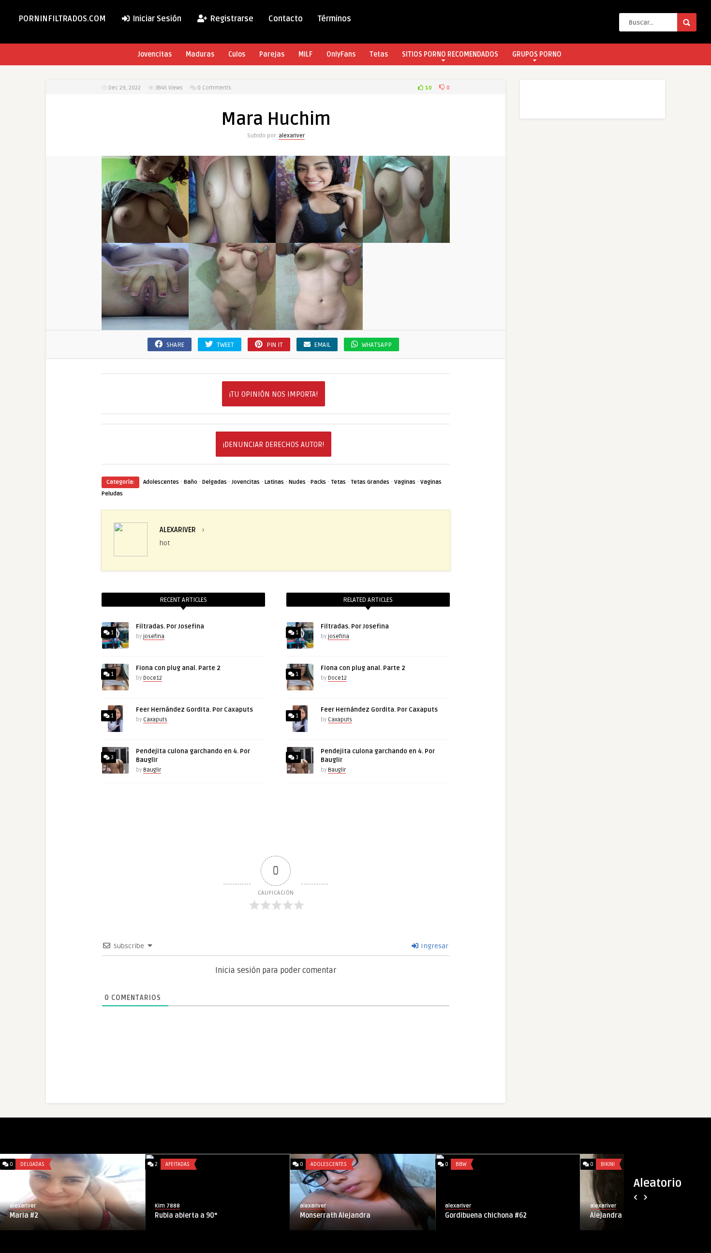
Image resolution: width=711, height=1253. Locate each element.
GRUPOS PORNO (537, 54)
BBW (461, 1164)
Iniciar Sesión (156, 19)
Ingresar (433, 946)
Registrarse (230, 19)
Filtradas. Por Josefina (170, 626)
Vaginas (404, 482)
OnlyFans (341, 54)
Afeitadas (177, 1164)
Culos (236, 54)
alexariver (292, 135)
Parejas (271, 54)
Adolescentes (161, 482)
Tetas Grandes (370, 482)
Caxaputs (155, 719)
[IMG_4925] (145, 324)
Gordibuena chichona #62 (486, 1215)
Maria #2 (24, 1215)
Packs (318, 482)
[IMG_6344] (319, 324)
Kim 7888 (167, 1206)
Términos (334, 19)
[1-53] (145, 237)
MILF (305, 54)
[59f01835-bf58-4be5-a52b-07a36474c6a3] (232, 237)
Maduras (200, 54)
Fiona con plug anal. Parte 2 (178, 668)
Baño (190, 482)
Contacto (285, 19)
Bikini (608, 1164)
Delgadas (214, 482)
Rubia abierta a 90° (186, 1215)
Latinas (274, 482)
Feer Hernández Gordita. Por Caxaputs (194, 710)
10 (428, 87)
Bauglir (152, 770)
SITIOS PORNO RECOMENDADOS (450, 54)
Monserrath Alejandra (335, 1215)
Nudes (297, 482)
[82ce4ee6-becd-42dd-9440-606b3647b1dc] (319, 237)
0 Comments (214, 88)
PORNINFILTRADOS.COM (62, 19)
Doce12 (152, 678)
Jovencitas (155, 54)
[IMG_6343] (232, 324)
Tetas (379, 54)
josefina (153, 636)
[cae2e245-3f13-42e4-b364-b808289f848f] (406, 237)
